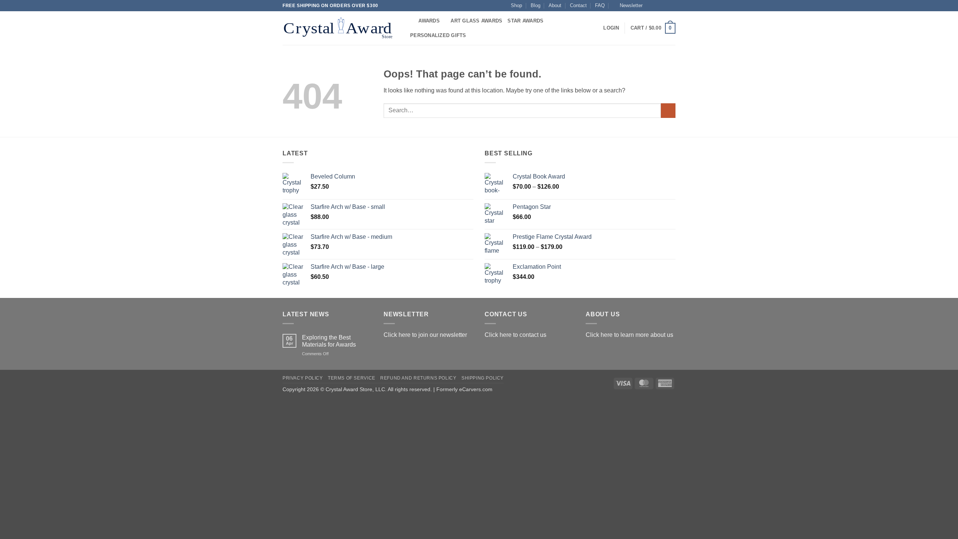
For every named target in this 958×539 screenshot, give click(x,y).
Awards (429, 21)
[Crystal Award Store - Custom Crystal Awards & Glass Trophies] (339, 28)
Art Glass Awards (476, 21)
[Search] (410, 21)
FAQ (600, 5)
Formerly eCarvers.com (464, 389)
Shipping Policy (482, 378)
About (555, 5)
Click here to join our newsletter (425, 335)
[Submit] (668, 110)
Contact (578, 5)
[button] (628, 5)
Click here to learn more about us (629, 335)
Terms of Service (351, 378)
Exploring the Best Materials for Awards (329, 341)
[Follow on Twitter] (664, 5)
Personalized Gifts (438, 35)
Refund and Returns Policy (418, 378)
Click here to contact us (515, 335)
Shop (516, 5)
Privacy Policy (303, 378)
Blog (535, 5)
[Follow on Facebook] (650, 5)
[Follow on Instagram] (657, 5)
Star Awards (525, 21)
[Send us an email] (671, 5)
